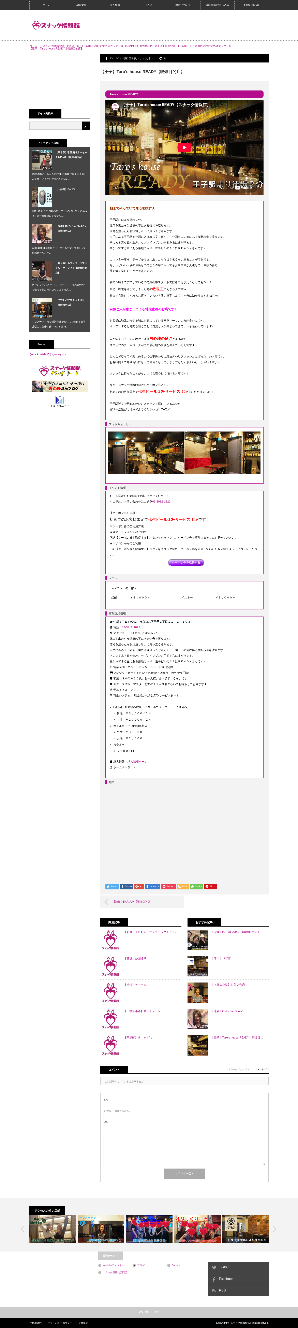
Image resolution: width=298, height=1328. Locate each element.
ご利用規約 (35, 1323)
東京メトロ (72, 45)
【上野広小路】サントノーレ (142, 1011)
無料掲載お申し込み (217, 4)
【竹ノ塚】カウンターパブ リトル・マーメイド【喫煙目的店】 (71, 268)
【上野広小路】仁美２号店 (228, 984)
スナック (142, 58)
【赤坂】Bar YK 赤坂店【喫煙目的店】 (235, 932)
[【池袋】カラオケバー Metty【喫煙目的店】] (52, 1229)
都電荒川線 (131, 45)
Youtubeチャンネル (113, 1265)
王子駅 (132, 58)
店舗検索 (80, 4)
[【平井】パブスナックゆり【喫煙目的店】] (101, 1229)
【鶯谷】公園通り (135, 958)
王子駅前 (182, 45)
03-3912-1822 (161, 501)
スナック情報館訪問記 (115, 1272)
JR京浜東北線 (56, 45)
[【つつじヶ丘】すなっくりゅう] (197, 1229)
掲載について (183, 4)
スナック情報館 (239, 1323)
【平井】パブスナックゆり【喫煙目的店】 (70, 302)
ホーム (46, 4)
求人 (150, 58)
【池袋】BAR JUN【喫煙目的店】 (133, 901)
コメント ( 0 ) (262, 1069)
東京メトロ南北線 (165, 45)
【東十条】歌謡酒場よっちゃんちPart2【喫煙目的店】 (71, 155)
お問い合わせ (251, 4)
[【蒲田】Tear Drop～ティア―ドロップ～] (149, 1229)
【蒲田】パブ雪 (221, 958)
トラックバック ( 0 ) (238, 1069)
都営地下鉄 (146, 45)
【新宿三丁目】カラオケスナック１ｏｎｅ (151, 932)
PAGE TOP (152, 1312)
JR (45, 45)
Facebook (226, 1279)
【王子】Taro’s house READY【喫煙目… (237, 1037)
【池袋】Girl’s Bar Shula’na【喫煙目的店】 (71, 228)
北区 (125, 58)
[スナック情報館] (56, 25)
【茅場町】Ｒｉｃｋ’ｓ (138, 1037)
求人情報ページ (137, 761)
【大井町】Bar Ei (65, 189)
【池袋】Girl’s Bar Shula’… (228, 1011)
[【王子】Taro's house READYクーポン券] (186, 562)
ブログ (141, 1265)
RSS (222, 1290)
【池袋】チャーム (135, 984)
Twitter (223, 1267)
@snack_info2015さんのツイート (47, 354)
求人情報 (115, 4)
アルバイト (115, 58)
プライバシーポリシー (60, 1323)
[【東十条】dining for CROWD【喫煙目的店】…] (245, 1229)
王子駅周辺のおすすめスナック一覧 (102, 45)
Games (176, 1265)
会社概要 (83, 1323)
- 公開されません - (118, 1111)
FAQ (149, 4)
